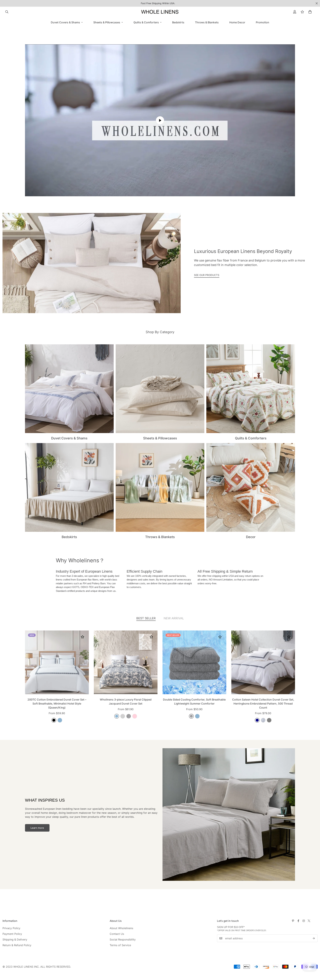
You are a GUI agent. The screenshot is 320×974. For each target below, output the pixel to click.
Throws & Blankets (207, 22)
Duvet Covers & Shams (65, 22)
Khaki (122, 716)
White (263, 720)
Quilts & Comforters (146, 22)
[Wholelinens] (160, 12)
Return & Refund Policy (16, 945)
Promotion (262, 22)
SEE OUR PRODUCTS (206, 275)
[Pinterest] (293, 920)
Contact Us (117, 933)
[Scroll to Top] (313, 956)
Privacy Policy (11, 928)
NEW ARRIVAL (174, 618)
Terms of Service (120, 945)
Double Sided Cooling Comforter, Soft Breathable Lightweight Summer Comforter (194, 701)
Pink (134, 716)
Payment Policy (12, 933)
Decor (251, 537)
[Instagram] (303, 920)
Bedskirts (178, 22)
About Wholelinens (121, 928)
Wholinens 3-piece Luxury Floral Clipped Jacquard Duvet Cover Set (126, 701)
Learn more (37, 827)
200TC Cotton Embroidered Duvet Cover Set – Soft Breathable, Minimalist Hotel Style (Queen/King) (57, 703)
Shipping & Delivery (14, 939)
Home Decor (237, 22)
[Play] (160, 120)
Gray (269, 720)
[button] (310, 12)
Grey (128, 716)
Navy (257, 720)
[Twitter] (309, 920)
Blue (60, 720)
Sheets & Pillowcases (106, 22)
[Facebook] (298, 920)
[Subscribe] (314, 938)
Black (54, 720)
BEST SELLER (146, 618)
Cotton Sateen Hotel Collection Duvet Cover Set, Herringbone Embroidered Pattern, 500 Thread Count (263, 703)
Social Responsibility (123, 939)
